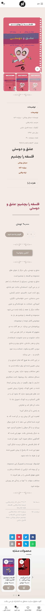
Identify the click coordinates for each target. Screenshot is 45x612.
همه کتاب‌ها (21, 508)
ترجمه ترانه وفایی (19, 505)
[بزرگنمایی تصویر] (37, 68)
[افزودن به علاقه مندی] (22, 562)
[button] (22, 253)
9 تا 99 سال (22, 502)
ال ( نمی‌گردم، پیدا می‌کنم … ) (24, 578)
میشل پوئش (15, 517)
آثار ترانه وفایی (11, 502)
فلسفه (10, 505)
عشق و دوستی (21, 514)
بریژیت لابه (22, 511)
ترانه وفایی (13, 511)
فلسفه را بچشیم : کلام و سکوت (8, 578)
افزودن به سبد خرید (14, 234)
